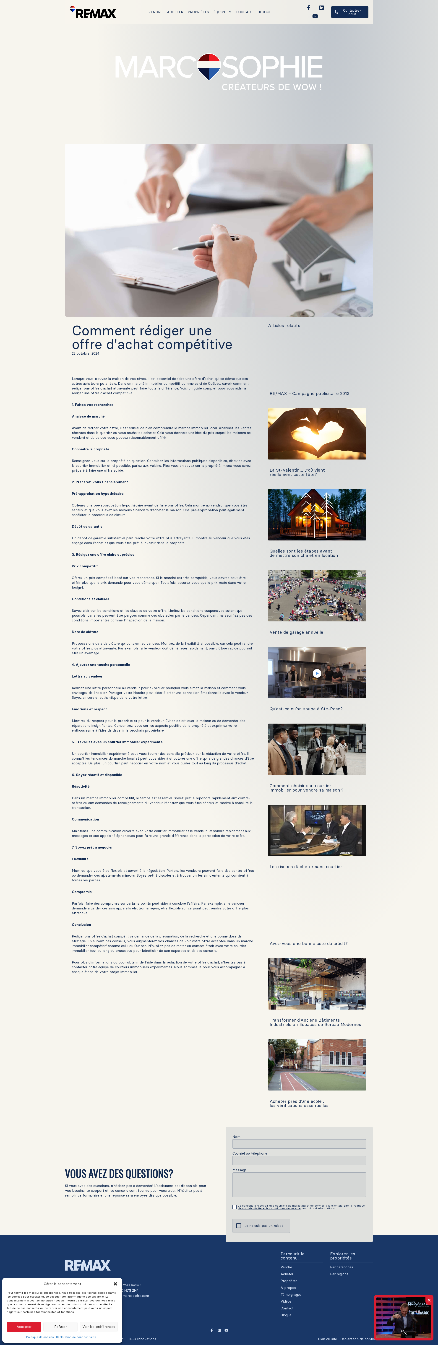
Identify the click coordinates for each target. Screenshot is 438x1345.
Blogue (264, 12)
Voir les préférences (98, 1326)
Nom (236, 1136)
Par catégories (341, 1267)
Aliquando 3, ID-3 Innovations (131, 1339)
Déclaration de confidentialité (76, 1337)
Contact (244, 12)
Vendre (155, 12)
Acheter (175, 12)
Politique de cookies (40, 1337)
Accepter (24, 1326)
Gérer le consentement (409, 1339)
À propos (288, 1288)
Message (239, 1170)
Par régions (339, 1274)
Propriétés (198, 12)
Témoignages (291, 1295)
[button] (115, 1284)
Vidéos (286, 1301)
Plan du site (327, 1339)
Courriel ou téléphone (249, 1153)
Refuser (60, 1326)
